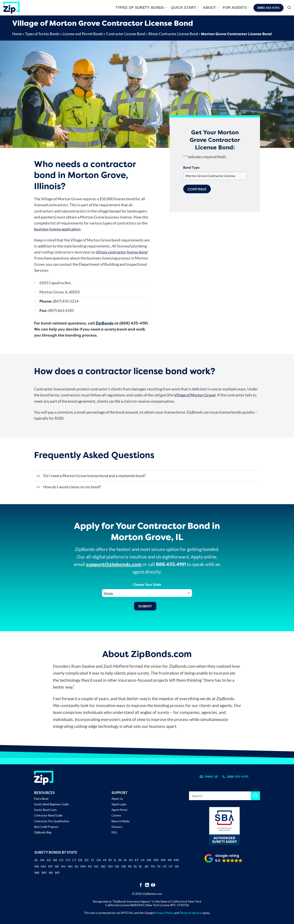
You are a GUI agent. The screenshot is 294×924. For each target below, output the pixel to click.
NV (63, 866)
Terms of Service (191, 913)
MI (170, 860)
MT (50, 866)
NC (96, 866)
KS (131, 860)
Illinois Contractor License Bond (173, 34)
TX (159, 866)
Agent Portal (119, 810)
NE (57, 866)
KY (137, 860)
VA (177, 866)
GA (99, 860)
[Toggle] (38, 476)
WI (51, 872)
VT (171, 866)
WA (36, 872)
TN (153, 866)
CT (74, 860)
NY (90, 866)
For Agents (235, 8)
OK (117, 866)
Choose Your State (147, 584)
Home (17, 34)
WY (57, 872)
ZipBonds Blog (42, 832)
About (209, 8)
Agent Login (118, 804)
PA (130, 866)
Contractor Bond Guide (48, 815)
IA (125, 860)
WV (44, 872)
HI (104, 860)
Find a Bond (41, 798)
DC (87, 860)
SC (140, 866)
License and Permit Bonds (83, 34)
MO (43, 866)
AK (42, 860)
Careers (116, 815)
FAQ (114, 832)
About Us (117, 798)
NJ (76, 866)
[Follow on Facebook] (141, 885)
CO (68, 860)
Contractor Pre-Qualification (51, 821)
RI (135, 866)
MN (176, 860)
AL (36, 860)
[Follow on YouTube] (153, 885)
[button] (289, 7)
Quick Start (183, 8)
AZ (49, 860)
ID (110, 860)
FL (92, 860)
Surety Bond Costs (45, 810)
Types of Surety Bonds (140, 8)
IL (115, 860)
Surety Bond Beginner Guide (51, 804)
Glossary (116, 826)
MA (163, 860)
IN (120, 860)
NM (83, 866)
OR (123, 866)
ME (149, 860)
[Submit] (255, 795)
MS (36, 866)
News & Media (120, 821)
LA (143, 860)
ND (103, 866)
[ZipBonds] (11, 8)
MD (156, 860)
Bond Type (191, 167)
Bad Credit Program (46, 826)
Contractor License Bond (125, 34)
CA (61, 860)
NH (70, 866)
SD (147, 866)
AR (55, 860)
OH (110, 866)
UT (165, 866)
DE (80, 860)
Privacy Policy (164, 913)
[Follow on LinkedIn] (147, 885)
